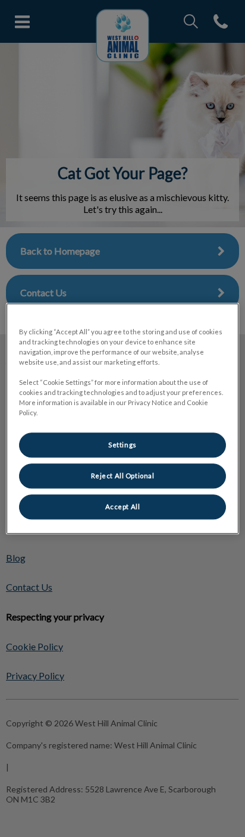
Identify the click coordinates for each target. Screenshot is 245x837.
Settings (122, 445)
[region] (122, 418)
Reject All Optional (123, 475)
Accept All (122, 506)
